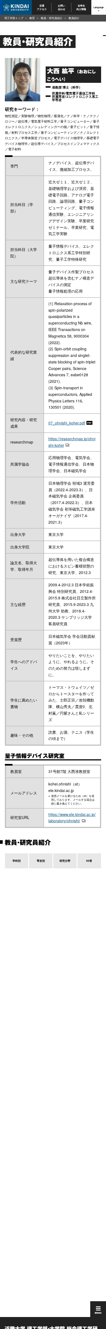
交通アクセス (42, 7)
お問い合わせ (61, 7)
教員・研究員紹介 (52, 18)
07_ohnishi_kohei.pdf (66, 423)
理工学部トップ (13, 18)
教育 (32, 18)
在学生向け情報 (81, 7)
